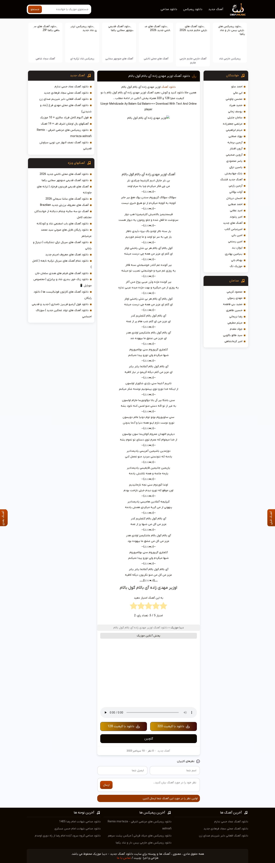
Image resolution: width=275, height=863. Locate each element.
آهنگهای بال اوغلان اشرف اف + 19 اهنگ (65, 124)
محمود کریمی (234, 292)
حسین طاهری (234, 310)
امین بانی (237, 235)
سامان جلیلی (234, 118)
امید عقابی (236, 210)
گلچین (148, 739)
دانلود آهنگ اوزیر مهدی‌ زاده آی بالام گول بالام (159, 76)
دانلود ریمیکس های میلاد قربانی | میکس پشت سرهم (140, 836)
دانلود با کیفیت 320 (170, 726)
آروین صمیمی (234, 155)
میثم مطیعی (234, 323)
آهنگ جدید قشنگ (231, 179)
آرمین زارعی (235, 186)
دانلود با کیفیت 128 (121, 726)
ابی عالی (237, 93)
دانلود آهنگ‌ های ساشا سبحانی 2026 (67, 199)
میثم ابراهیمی (234, 130)
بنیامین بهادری (233, 254)
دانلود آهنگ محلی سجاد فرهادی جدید (66, 93)
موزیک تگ (236, 266)
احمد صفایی (235, 204)
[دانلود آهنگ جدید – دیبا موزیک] (238, 9)
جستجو (35, 9)
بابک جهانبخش (233, 173)
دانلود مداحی (169, 9)
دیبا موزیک (177, 628)
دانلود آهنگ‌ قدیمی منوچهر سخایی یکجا (65, 180)
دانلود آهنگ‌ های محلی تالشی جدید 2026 (64, 174)
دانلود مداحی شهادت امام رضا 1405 (80, 822)
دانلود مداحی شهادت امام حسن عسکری (77, 829)
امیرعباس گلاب (233, 229)
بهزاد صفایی (235, 136)
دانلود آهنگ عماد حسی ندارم (72, 87)
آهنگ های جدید (232, 223)
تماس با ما (124, 858)
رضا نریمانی (235, 317)
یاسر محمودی (234, 161)
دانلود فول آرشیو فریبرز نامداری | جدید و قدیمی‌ (60, 304)
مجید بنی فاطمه (232, 304)
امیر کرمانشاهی (233, 341)
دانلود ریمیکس (192, 9)
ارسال (106, 785)
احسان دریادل (234, 198)
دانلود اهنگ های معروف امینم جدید (67, 255)
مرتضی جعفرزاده (232, 124)
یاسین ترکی (235, 167)
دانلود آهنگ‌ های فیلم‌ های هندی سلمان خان (62, 273)
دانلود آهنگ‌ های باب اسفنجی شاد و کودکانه (63, 224)
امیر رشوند (236, 217)
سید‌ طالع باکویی (232, 335)
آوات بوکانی (235, 192)
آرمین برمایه (234, 142)
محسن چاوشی (234, 99)
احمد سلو (236, 87)
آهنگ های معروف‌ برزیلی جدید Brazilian (64, 205)
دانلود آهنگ (168, 87)
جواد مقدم (236, 329)
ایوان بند (237, 248)
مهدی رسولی (234, 298)
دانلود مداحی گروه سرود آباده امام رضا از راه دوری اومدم (68, 836)
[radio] (163, 607)
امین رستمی (235, 241)
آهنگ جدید (215, 9)
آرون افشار (236, 149)
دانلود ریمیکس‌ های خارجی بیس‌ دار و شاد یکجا (144, 843)
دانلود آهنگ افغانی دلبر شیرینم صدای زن (64, 99)
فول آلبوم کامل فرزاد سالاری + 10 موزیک (64, 118)
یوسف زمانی (235, 111)
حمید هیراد (235, 105)
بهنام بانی (236, 260)
